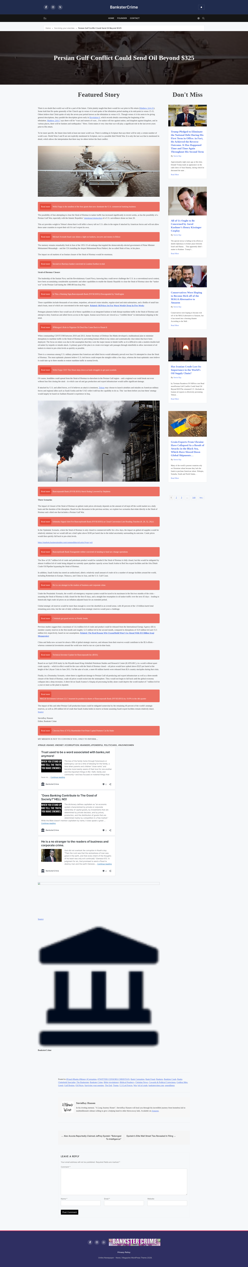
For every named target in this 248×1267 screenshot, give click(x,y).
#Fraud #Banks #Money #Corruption (81, 1079)
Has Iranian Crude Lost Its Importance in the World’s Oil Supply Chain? (186, 370)
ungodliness (170, 1085)
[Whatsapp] (103, 1242)
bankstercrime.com (156, 1085)
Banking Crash (170, 1079)
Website (150, 1199)
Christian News (141, 1082)
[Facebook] (46, 7)
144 (193, 497)
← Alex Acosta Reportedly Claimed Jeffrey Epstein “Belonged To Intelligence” (91, 1137)
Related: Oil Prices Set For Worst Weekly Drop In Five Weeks (117, 305)
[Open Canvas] (45, 18)
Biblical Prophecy (127, 1082)
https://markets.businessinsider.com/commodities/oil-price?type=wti (65, 542)
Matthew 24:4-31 (147, 108)
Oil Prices (79, 1085)
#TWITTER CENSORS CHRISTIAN (114, 1079)
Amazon (155, 1111)
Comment (65, 1167)
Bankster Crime (96, 1082)
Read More (175, 175)
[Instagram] (53, 7)
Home (111, 18)
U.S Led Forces (125, 1085)
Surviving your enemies (94, 1085)
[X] (60, 7)
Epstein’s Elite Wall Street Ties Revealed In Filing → (151, 1136)
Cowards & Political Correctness (162, 1082)
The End (108, 1085)
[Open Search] (203, 18)
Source (41, 712)
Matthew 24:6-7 (53, 120)
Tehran (101, 388)
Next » (201, 497)
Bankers (159, 1079)
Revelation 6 (95, 117)
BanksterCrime (124, 7)
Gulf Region (69, 1085)
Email (107, 1199)
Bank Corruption (137, 1079)
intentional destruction (93, 218)
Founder (122, 18)
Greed (60, 1085)
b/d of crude (143, 1085)
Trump (115, 1085)
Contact (135, 18)
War (135, 1085)
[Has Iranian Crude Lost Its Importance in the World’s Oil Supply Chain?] (187, 361)
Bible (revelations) (111, 1082)
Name (64, 1199)
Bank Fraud (150, 1079)
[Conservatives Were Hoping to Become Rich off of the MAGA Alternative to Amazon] (187, 286)
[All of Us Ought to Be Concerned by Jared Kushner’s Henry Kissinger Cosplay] (187, 215)
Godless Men (182, 1082)
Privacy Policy (124, 1252)
